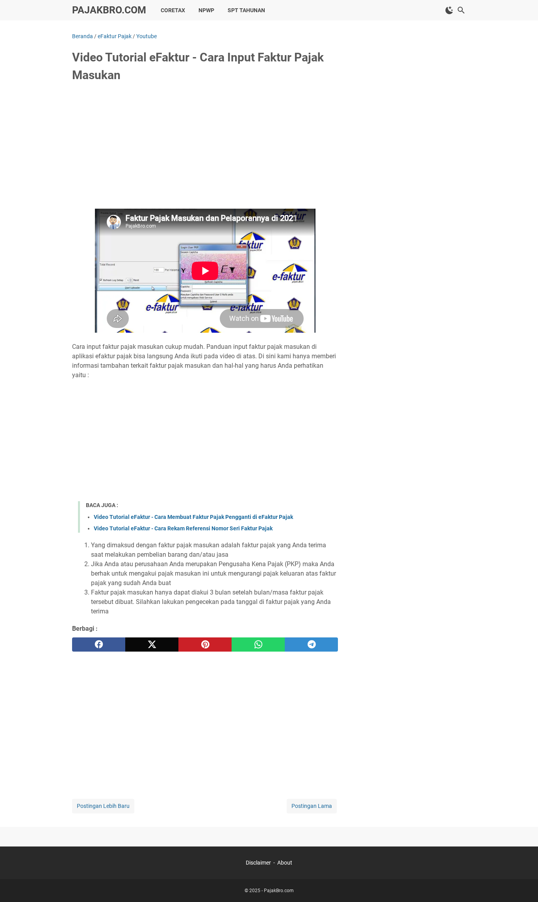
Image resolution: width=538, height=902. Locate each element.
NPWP (206, 10)
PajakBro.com (109, 10)
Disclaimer (258, 862)
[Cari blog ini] (461, 10)
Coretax (173, 10)
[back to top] (522, 884)
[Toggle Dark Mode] (449, 10)
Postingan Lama (311, 806)
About (284, 862)
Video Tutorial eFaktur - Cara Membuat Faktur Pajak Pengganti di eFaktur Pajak (193, 517)
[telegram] (311, 644)
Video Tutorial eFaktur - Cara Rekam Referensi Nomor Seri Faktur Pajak (183, 528)
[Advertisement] (205, 148)
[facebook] (98, 644)
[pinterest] (205, 644)
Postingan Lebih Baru (103, 806)
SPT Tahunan (246, 10)
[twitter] (151, 644)
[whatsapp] (258, 644)
